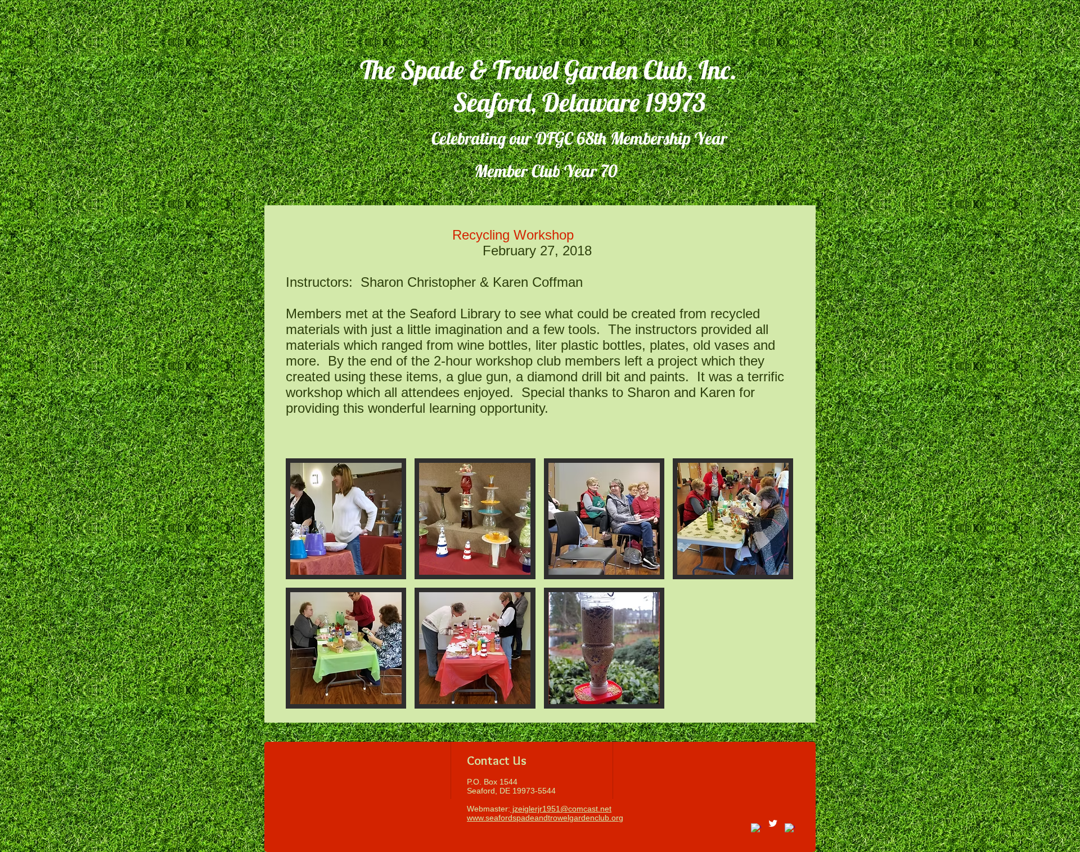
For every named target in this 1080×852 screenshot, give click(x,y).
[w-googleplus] (790, 828)
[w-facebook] (756, 828)
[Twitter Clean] (773, 823)
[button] (346, 518)
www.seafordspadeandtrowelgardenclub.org (545, 817)
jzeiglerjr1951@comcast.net (560, 808)
